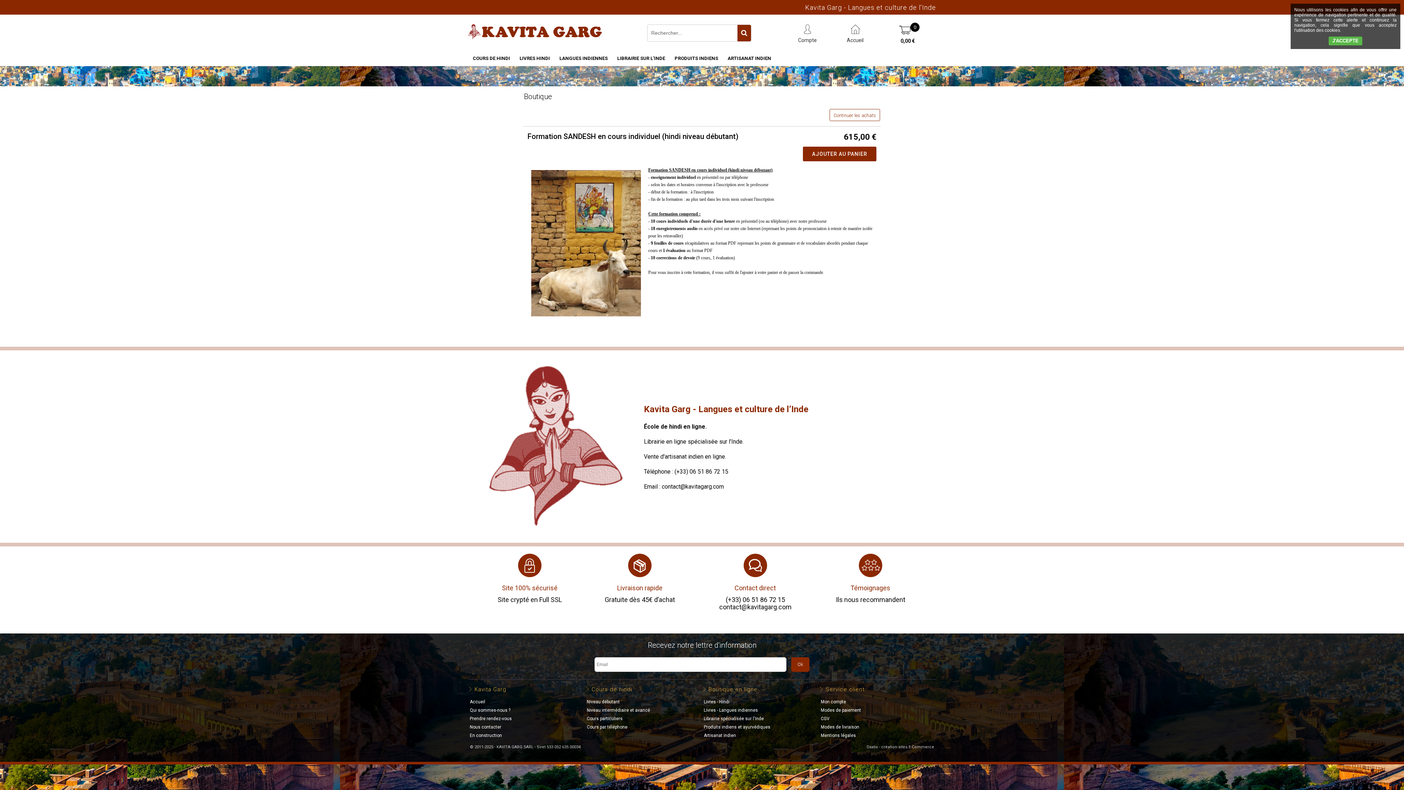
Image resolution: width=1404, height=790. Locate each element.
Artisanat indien (749, 58)
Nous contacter (485, 727)
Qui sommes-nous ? (490, 710)
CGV (825, 718)
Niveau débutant (603, 701)
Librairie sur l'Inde (641, 58)
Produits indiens (696, 58)
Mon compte (833, 701)
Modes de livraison (840, 727)
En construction (486, 735)
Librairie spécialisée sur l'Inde (734, 718)
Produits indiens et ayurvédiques (737, 727)
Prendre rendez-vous (491, 718)
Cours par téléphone (607, 727)
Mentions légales (838, 735)
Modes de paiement (841, 710)
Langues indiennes (583, 58)
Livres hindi (535, 58)
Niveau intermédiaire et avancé (618, 710)
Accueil (477, 701)
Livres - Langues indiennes (731, 710)
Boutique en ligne (733, 689)
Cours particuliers (605, 718)
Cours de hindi (491, 58)
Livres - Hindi (716, 701)
